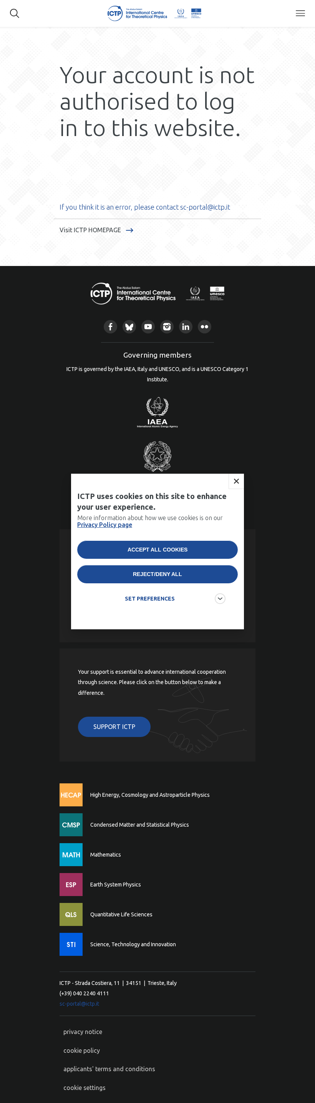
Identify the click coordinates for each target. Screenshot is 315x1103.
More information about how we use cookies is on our (150, 521)
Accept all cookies (157, 550)
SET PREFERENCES (150, 599)
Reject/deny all (157, 574)
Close (236, 481)
